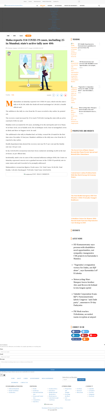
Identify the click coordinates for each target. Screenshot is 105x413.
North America (53, 396)
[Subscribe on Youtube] (65, 95)
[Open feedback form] (4, 375)
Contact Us (55, 1)
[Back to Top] (1, 375)
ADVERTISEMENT (34, 378)
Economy (54, 13)
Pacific (35, 389)
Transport (54, 27)
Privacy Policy (59, 408)
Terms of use (51, 408)
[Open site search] (99, 5)
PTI (6, 48)
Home (8, 35)
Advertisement (37, 1)
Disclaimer (45, 408)
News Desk (80, 392)
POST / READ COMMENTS (40, 174)
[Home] (37, 5)
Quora (85, 335)
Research (79, 390)
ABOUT (19, 378)
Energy (54, 16)
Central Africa (36, 400)
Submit (52, 370)
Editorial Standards (14, 389)
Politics (54, 17)
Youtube (94, 335)
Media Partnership (47, 1)
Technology (54, 11)
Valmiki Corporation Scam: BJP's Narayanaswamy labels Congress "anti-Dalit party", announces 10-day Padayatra (85, 300)
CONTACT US (24, 382)
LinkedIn (76, 335)
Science (54, 22)
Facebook (76, 331)
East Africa (36, 401)
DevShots (79, 389)
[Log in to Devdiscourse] (79, 1)
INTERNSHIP (14, 382)
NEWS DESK (42, 5)
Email (1, 354)
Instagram (91, 394)
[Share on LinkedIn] (61, 95)
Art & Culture (54, 10)
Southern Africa (53, 389)
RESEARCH (50, 5)
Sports (54, 25)
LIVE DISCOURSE (58, 5)
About (25, 1)
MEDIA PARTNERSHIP (47, 378)
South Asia (36, 390)
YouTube (91, 392)
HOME (13, 378)
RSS (86, 339)
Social (54, 24)
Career (30, 1)
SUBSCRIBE (81, 379)
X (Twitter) (91, 390)
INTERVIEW (82, 5)
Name (1, 349)
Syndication (12, 392)
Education (54, 14)
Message (2, 359)
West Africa (52, 390)
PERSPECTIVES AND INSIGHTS (70, 5)
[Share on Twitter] (57, 95)
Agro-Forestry (54, 8)
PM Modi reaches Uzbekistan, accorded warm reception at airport (85, 314)
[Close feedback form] (104, 344)
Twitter (86, 331)
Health (54, 21)
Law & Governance (54, 19)
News (14, 35)
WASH (54, 30)
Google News (77, 339)
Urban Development (54, 28)
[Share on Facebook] (53, 95)
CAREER (25, 378)
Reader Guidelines (13, 390)
